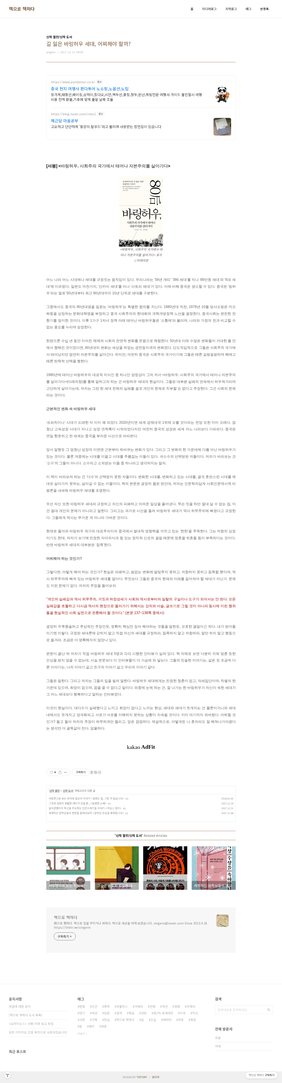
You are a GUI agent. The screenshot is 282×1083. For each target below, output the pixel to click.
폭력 (107, 1006)
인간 (94, 1006)
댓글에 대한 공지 (20, 1006)
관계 (119, 1013)
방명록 (264, 9)
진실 (153, 1019)
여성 (94, 1013)
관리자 (155, 1077)
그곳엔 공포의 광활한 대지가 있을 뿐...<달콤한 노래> (78, 803)
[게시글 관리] (65, 772)
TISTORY (142, 1077)
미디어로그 (209, 9)
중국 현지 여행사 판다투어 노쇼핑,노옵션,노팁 (90, 88)
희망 (181, 1019)
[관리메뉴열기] (7, 1075)
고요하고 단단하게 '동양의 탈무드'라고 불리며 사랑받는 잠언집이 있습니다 (106, 126)
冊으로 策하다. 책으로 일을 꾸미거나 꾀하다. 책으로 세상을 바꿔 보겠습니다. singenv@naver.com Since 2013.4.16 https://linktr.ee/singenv (130, 925)
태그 (248, 9)
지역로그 (231, 9)
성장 (144, 1013)
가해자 (138, 1006)
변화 (82, 1006)
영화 (177, 1006)
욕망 (193, 1019)
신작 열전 (54, 790)
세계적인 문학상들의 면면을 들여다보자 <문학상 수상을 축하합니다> (86, 813)
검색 (269, 1010)
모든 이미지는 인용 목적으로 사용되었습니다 (38, 1032)
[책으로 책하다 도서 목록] (25, 1015)
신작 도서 (68, 790)
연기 (82, 1013)
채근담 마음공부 (64, 120)
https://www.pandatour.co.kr (73, 82)
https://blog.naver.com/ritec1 (73, 114)
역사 (195, 1013)
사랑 (82, 1019)
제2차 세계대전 (163, 1013)
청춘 (104, 1026)
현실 (107, 1019)
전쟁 (152, 1006)
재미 (92, 1026)
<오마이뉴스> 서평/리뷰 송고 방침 (31, 1023)
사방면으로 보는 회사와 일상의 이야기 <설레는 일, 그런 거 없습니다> (86, 798)
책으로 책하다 (22, 9)
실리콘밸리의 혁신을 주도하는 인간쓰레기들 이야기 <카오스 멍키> (85, 808)
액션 (165, 1006)
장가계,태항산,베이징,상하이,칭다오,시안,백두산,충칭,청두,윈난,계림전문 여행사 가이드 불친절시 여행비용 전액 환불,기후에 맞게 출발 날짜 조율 (126, 97)
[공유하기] (60, 772)
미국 (183, 1013)
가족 (94, 1019)
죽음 (131, 1013)
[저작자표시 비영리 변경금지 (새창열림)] (95, 772)
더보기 (81, 1033)
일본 (107, 1013)
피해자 (191, 1006)
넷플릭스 (122, 1006)
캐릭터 (167, 1019)
